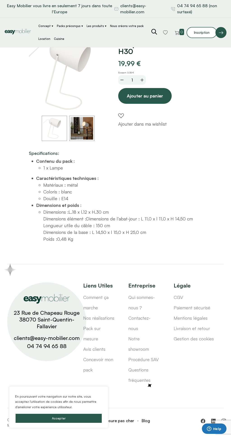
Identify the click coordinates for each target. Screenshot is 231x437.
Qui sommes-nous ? (141, 302)
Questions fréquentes (139, 375)
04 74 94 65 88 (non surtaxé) (197, 8)
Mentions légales (191, 318)
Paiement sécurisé (192, 307)
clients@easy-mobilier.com (133, 8)
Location (44, 39)
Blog (145, 420)
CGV (178, 297)
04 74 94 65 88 (47, 346)
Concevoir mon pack (98, 365)
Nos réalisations (98, 318)
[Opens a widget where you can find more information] (214, 429)
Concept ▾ (45, 26)
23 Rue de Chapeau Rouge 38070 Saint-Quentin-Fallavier (47, 319)
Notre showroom (138, 344)
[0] (177, 32)
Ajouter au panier (145, 96)
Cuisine (59, 39)
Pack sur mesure (92, 334)
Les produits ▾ (96, 26)
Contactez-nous (139, 323)
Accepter (59, 418)
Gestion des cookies (194, 339)
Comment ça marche (96, 302)
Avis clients (94, 349)
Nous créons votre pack (127, 26)
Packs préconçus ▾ (70, 26)
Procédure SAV (143, 359)
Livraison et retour (192, 328)
